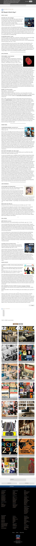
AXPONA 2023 (3, 517)
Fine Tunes (25, 513)
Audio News (14, 524)
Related (15, 324)
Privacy (25, 523)
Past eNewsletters (15, 525)
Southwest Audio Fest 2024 (4, 523)
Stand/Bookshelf (3, 492)
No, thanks (26, 1)
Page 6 (4, 315)
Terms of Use (25, 524)
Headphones (14, 501)
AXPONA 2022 (3, 518)
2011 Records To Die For (26, 474)
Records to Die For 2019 (26, 399)
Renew (25, 528)
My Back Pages (26, 501)
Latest (21, 324)
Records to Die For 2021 (26, 380)
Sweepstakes (14, 528)
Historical (14, 521)
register (6, 320)
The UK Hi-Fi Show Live (27, 521)
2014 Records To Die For (9, 455)
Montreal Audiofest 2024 (4, 524)
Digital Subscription (26, 527)
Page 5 (4, 314)
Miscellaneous (14, 502)
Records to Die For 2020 (9, 399)
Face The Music (26, 512)
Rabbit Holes (25, 502)
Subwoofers (2, 493)
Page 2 (4, 311)
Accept (30, 1)
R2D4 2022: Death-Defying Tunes (9, 380)
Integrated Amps (3, 499)
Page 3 (32, 305)
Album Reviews (26, 493)
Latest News (15, 523)
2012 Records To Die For (9, 474)
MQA (13, 522)
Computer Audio (3, 505)
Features (25, 494)
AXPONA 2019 (3, 519)
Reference (14, 518)
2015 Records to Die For (26, 436)
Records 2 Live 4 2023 (26, 361)
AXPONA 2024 (3, 516)
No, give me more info (7, 3)
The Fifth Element (26, 509)
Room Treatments (15, 499)
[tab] (15, 324)
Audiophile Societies (26, 517)
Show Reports (3, 515)
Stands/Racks (14, 500)
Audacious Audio (15, 505)
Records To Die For (8, 9)
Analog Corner (26, 507)
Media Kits (25, 522)
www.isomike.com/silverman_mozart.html (24, 95)
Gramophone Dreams (26, 500)
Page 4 (4, 313)
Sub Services (25, 529)
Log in (3, 320)
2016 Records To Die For (9, 436)
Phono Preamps (3, 500)
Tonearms (14, 492)
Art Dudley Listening (26, 508)
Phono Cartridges (15, 493)
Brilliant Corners (26, 499)
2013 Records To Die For (26, 455)
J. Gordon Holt (14, 506)
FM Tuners (14, 494)
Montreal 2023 (3, 520)
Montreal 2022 (3, 521)
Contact (17, 532)
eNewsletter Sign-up (26, 518)
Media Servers (3, 506)
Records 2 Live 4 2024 (9, 361)
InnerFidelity (14, 507)
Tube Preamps (3, 496)
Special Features (15, 517)
